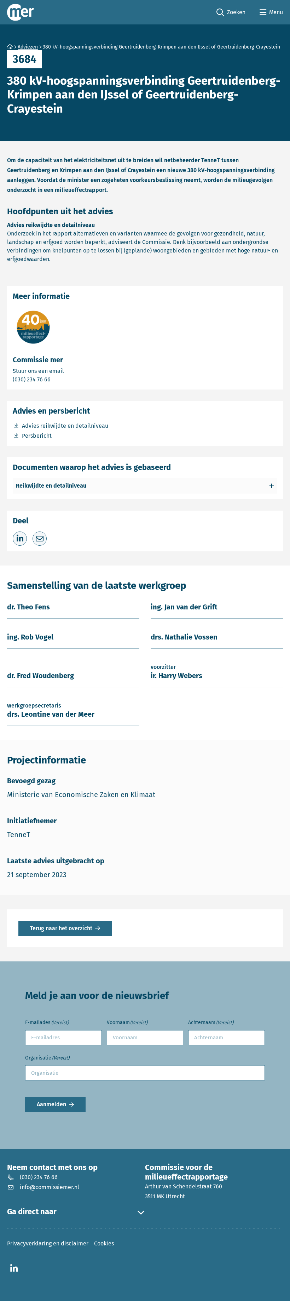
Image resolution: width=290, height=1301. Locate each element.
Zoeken (230, 13)
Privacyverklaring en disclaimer (47, 1243)
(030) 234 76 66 (56, 379)
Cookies (104, 1243)
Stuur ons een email (66, 370)
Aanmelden (51, 1104)
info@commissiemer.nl (49, 1187)
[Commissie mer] (20, 12)
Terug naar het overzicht (61, 928)
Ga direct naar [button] (32, 1211)
